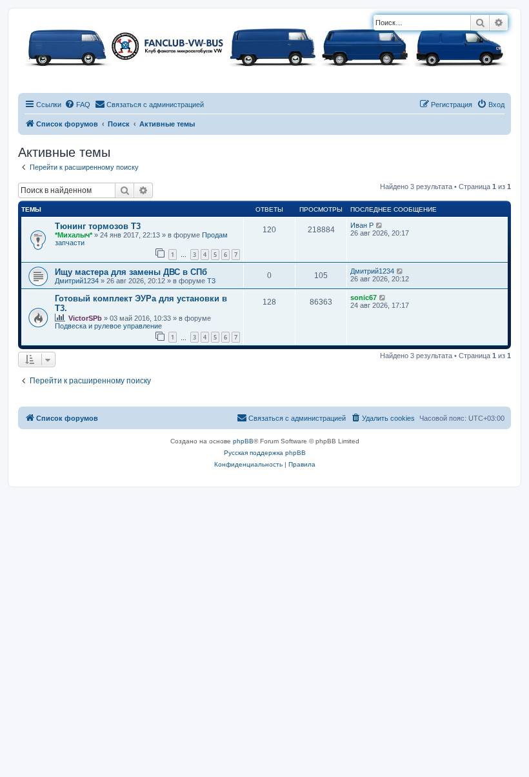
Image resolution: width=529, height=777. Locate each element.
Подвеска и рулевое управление (108, 326)
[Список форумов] (264, 45)
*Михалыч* (73, 235)
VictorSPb (85, 318)
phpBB (243, 441)
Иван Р (362, 225)
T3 (211, 281)
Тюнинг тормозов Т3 (98, 226)
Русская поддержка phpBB (265, 452)
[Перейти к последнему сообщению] (379, 225)
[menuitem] (77, 104)
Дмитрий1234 (77, 281)
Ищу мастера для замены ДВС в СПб (131, 272)
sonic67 (363, 297)
